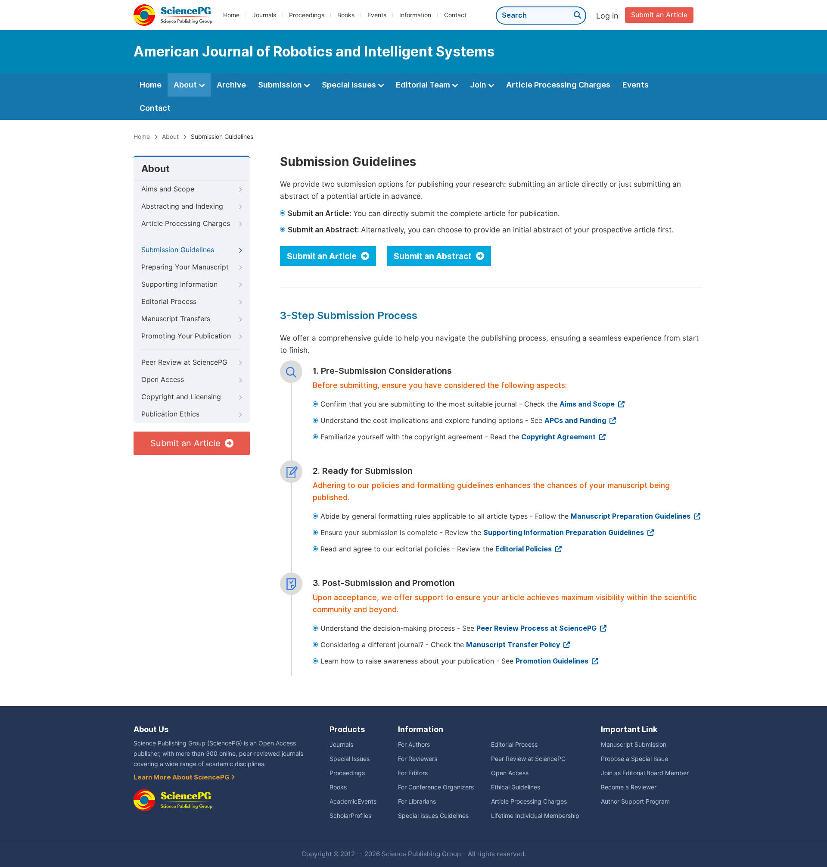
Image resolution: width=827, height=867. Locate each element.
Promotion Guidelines (553, 661)
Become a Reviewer (628, 787)
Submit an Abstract (433, 256)
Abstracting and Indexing (182, 206)
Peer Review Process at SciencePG (537, 628)
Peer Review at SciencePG (184, 362)
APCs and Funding (576, 420)
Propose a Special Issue (634, 758)
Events (376, 15)
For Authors (414, 744)
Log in (607, 15)
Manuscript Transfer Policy (514, 645)
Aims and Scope (167, 189)
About (186, 84)
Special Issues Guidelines (433, 815)
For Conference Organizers (436, 787)
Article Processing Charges (558, 84)
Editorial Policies (524, 549)
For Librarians (417, 801)
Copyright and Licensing (181, 397)
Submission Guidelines (177, 250)
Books (345, 15)
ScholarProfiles (350, 815)
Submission (281, 84)
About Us (151, 729)
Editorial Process (168, 301)
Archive (231, 84)
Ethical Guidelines (515, 787)
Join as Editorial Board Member (645, 773)
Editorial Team (424, 84)
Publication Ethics (170, 414)
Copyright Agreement (559, 437)
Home (231, 15)
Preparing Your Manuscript (185, 267)
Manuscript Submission (633, 744)
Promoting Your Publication (186, 336)
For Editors (413, 773)
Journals (264, 15)
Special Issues (350, 84)
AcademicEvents (353, 801)
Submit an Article (659, 15)
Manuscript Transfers (175, 319)
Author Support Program (635, 801)
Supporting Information (179, 284)
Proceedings (306, 15)
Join (479, 84)
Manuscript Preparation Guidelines (631, 516)
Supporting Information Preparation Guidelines (564, 533)
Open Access (162, 380)
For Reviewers (417, 758)
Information (415, 15)
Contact (455, 15)
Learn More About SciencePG (182, 777)
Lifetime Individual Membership (535, 815)
